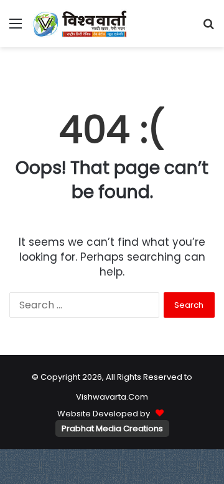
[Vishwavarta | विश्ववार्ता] (81, 23)
